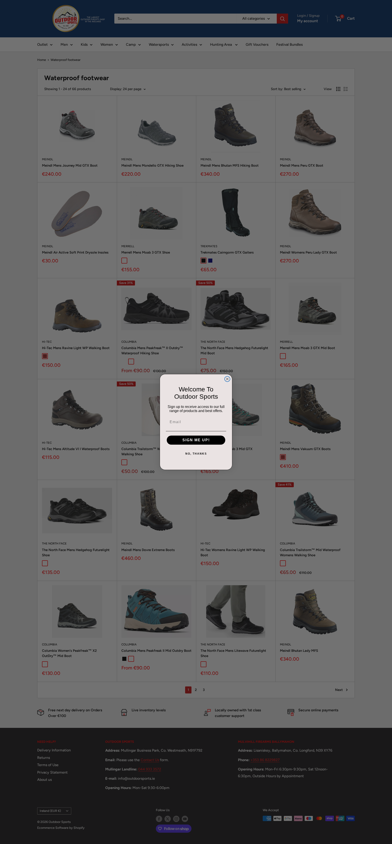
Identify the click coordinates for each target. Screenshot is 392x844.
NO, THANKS (196, 453)
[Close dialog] (227, 379)
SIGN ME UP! (196, 440)
